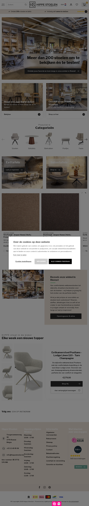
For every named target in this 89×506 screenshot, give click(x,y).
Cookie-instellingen (23, 261)
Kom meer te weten (19, 255)
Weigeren (41, 261)
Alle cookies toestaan (60, 261)
